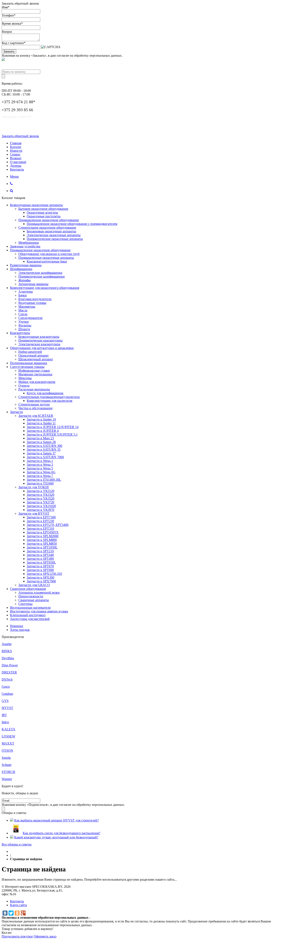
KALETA (8, 729)
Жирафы (24, 280)
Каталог (15, 147)
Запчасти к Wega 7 (40, 476)
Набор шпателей (30, 351)
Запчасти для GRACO (34, 585)
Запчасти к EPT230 (40, 521)
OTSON (7, 750)
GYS (5, 701)
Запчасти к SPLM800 (42, 540)
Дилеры (15, 165)
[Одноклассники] (17, 913)
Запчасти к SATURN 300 (44, 446)
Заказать (9, 51)
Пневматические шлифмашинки (41, 276)
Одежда (23, 385)
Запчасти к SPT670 (40, 566)
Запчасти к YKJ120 (40, 491)
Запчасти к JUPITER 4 (43, 430)
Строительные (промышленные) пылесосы (49, 397)
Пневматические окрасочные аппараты (55, 239)
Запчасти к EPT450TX (43, 532)
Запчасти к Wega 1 (40, 461)
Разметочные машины (26, 265)
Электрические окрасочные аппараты (54, 235)
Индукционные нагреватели (30, 607)
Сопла (22, 314)
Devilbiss (8, 658)
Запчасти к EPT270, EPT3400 (47, 525)
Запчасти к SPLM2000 (42, 536)
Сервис (15, 154)
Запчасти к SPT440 (40, 555)
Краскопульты (20, 333)
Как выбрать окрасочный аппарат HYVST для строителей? (56, 820)
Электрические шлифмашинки (40, 272)
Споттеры (25, 604)
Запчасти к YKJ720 (40, 502)
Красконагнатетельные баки (47, 261)
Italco (5, 722)
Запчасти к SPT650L (41, 562)
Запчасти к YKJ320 (40, 494)
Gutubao (7, 693)
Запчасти (16, 412)
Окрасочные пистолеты (44, 216)
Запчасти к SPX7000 (41, 581)
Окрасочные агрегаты (42, 212)
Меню (14, 176)
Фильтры (24, 325)
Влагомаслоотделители (35, 299)
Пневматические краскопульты (40, 340)
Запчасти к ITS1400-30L (44, 479)
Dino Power (10, 665)
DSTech (7, 679)
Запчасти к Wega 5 (40, 468)
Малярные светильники (35, 374)
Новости (16, 150)
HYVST (7, 708)
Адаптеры (25, 291)
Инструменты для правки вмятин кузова (39, 611)
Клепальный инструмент (28, 615)
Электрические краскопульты (39, 344)
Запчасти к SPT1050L (42, 547)
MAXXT (8, 743)
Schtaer (6, 765)
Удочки (23, 321)
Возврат (15, 158)
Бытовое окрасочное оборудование (43, 208)
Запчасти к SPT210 (40, 551)
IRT (4, 715)
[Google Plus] (23, 913)
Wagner (7, 779)
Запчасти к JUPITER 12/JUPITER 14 (52, 427)
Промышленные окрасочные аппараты (46, 257)
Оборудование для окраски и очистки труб (48, 254)
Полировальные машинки (28, 363)
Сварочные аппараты (33, 600)
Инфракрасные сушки (34, 370)
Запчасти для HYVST (33, 513)
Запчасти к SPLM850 (42, 543)
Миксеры (25, 378)
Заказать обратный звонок (20, 136)
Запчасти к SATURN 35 (44, 449)
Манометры (26, 306)
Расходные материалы (34, 389)
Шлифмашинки (21, 269)
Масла (22, 310)
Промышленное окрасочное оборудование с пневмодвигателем (72, 224)
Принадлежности (30, 596)
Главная (15, 143)
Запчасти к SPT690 (40, 570)
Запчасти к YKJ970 (40, 509)
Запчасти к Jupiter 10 (41, 419)
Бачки (22, 295)
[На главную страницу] (11, 851)
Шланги (24, 329)
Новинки (16, 626)
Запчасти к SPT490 (40, 558)
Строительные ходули (34, 404)
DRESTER (9, 672)
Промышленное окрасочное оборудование (48, 220)
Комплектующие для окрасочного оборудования (44, 288)
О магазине (18, 162)
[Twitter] (11, 913)
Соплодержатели (30, 318)
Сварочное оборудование (28, 589)
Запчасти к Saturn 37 (41, 453)
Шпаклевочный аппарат (35, 359)
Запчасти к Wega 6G (41, 472)
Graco (6, 686)
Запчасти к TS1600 (40, 483)
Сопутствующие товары (27, 367)
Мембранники (28, 242)
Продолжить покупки (17, 936)
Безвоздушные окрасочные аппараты (36, 205)
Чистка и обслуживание (35, 408)
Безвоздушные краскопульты (38, 336)
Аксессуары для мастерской (30, 619)
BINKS (7, 651)
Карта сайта (18, 905)
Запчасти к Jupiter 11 (41, 423)
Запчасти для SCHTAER (35, 415)
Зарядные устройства (25, 246)
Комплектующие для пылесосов (49, 400)
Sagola (6, 757)
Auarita (6, 644)
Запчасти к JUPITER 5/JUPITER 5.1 (52, 434)
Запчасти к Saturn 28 (41, 442)
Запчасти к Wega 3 (40, 464)
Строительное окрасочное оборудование (47, 227)
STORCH (8, 772)
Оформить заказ (45, 936)
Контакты (17, 169)
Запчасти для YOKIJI (33, 487)
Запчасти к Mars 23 (40, 438)
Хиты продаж (20, 629)
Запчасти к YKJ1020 (41, 506)
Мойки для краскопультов (36, 382)
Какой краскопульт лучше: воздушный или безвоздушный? (56, 837)
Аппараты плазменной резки (39, 592)
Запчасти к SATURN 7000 (45, 457)
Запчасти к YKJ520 (40, 498)
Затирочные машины (33, 284)
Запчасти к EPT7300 (41, 517)
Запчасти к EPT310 (40, 528)
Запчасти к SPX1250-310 (44, 573)
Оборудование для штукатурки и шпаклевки (42, 348)
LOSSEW (8, 736)
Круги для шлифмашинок (45, 393)
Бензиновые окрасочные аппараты (51, 231)
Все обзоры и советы (17, 844)
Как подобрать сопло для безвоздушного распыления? (61, 833)
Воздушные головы (32, 303)
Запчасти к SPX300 (40, 577)
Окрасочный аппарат (33, 355)
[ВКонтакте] (5, 913)
